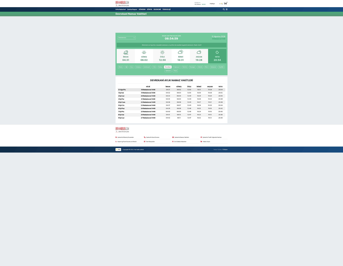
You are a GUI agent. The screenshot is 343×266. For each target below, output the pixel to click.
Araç (131, 67)
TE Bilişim (225, 149)
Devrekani (168, 67)
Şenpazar (213, 67)
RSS (119, 149)
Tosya (175, 70)
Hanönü (184, 67)
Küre (206, 67)
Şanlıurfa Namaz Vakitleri (182, 137)
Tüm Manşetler (150, 141)
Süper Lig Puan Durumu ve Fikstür (127, 141)
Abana (120, 67)
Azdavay (138, 67)
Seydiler (221, 67)
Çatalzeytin (146, 67)
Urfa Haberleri (120, 9)
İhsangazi (192, 67)
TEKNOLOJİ (166, 9)
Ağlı (126, 67)
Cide (154, 67)
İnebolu (200, 67)
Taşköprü (168, 70)
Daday (160, 67)
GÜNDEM (142, 9)
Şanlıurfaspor (132, 9)
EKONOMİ (157, 9)
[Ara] (224, 9)
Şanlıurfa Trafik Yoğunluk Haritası (212, 137)
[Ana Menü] (226, 9)
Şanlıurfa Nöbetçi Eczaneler (126, 137)
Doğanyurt (176, 67)
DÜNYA (149, 9)
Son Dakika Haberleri (180, 141)
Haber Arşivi (206, 141)
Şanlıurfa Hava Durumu (152, 137)
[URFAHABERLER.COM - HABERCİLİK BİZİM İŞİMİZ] (122, 3)
